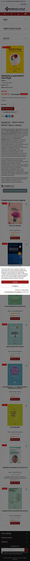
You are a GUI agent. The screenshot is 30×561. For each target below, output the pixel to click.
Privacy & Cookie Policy (22, 290)
